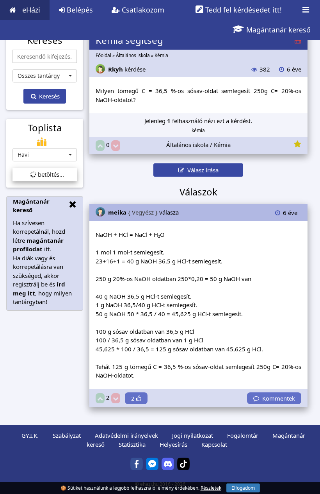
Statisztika (132, 444)
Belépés (79, 9)
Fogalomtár (242, 435)
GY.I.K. (30, 435)
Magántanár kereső (277, 29)
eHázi (31, 9)
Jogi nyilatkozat (192, 435)
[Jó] (100, 145)
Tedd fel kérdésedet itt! (242, 9)
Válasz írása (201, 170)
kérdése (127, 69)
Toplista (45, 128)
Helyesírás (173, 444)
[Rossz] (115, 145)
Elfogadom (243, 488)
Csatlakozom (142, 9)
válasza (143, 212)
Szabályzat (67, 435)
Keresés (48, 96)
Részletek (211, 488)
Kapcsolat (214, 444)
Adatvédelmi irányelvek (126, 435)
